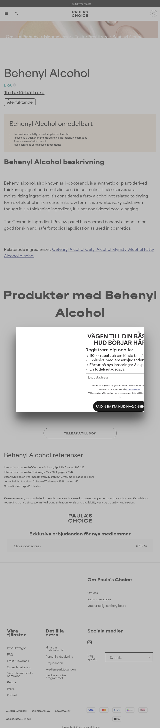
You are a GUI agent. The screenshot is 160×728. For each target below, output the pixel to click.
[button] (138, 331)
